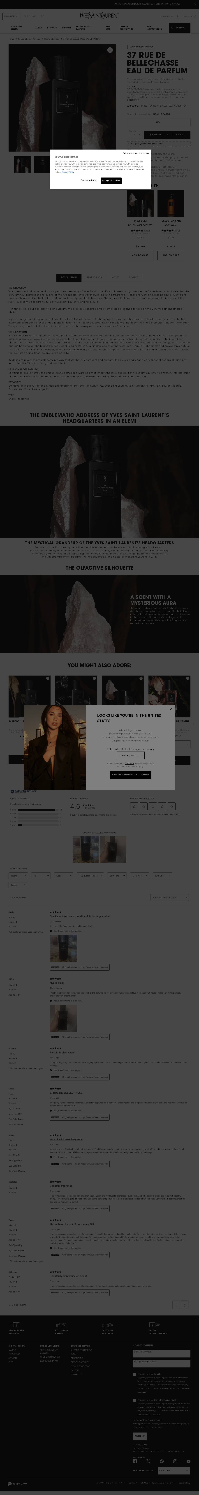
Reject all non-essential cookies (136, 153)
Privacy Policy (68, 172)
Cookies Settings (88, 180)
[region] (100, 169)
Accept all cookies (111, 181)
